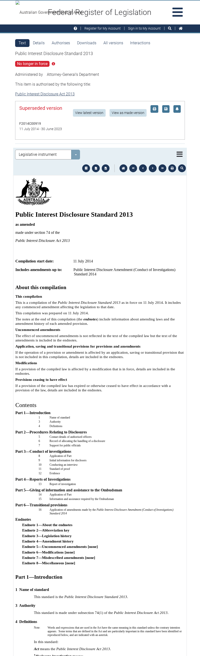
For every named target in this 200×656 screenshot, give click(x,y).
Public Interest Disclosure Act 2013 (45, 94)
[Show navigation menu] (179, 154)
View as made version (128, 113)
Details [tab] (39, 43)
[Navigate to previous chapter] (133, 168)
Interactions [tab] (140, 43)
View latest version (89, 113)
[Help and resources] (75, 28)
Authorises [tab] (61, 43)
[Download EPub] (86, 168)
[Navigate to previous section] (143, 168)
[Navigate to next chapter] (162, 168)
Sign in (144, 28)
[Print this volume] (172, 168)
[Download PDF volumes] (96, 168)
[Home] (181, 28)
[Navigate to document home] (123, 168)
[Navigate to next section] (153, 168)
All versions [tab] (113, 43)
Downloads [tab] (86, 43)
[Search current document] (182, 168)
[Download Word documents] (106, 168)
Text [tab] (22, 43)
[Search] (170, 28)
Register (102, 28)
